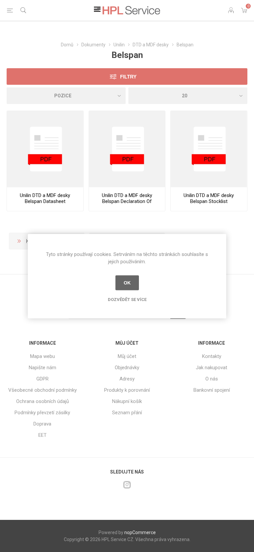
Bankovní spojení (211, 390)
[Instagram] (127, 484)
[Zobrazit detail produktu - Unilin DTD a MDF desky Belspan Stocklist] (209, 149)
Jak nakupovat (211, 368)
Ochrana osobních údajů (42, 401)
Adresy (127, 379)
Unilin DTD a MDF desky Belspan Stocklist (209, 198)
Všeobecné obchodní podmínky (42, 390)
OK (127, 282)
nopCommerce (140, 532)
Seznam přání (127, 413)
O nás (211, 379)
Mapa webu (42, 356)
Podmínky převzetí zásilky (42, 413)
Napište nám (42, 368)
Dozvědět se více (127, 299)
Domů (67, 44)
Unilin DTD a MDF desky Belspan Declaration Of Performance (127, 201)
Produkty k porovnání (127, 390)
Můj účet (127, 356)
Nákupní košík (127, 401)
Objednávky (127, 368)
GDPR (42, 379)
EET (42, 435)
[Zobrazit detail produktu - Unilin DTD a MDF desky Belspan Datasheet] (45, 149)
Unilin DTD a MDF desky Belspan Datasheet (45, 198)
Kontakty (211, 356)
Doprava (42, 424)
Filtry (128, 76)
